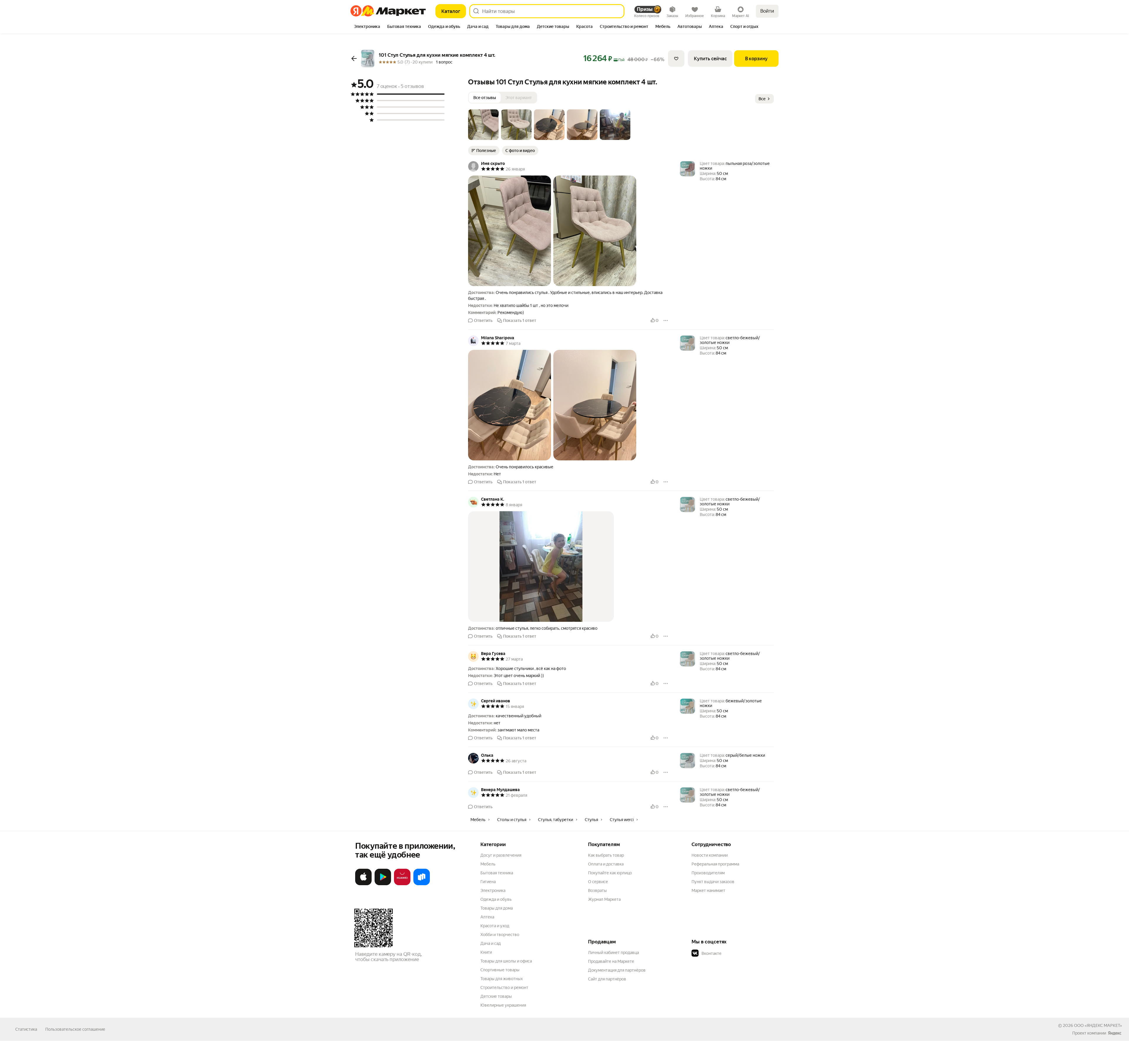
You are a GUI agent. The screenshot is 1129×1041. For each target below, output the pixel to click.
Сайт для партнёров (607, 979)
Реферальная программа (715, 864)
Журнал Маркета (604, 899)
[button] (483, 124)
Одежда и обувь (496, 899)
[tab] (367, 27)
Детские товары (496, 996)
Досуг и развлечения (500, 855)
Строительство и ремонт (504, 987)
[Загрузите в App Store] (363, 884)
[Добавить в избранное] (676, 58)
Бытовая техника (496, 872)
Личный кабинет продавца (613, 952)
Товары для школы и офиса (506, 961)
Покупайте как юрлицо (610, 872)
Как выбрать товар (606, 855)
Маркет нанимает (708, 890)
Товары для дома (496, 908)
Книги (486, 952)
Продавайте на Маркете (611, 961)
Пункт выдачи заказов (713, 881)
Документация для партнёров (617, 970)
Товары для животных (501, 978)
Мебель (487, 864)
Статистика (26, 1029)
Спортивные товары (500, 970)
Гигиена (488, 881)
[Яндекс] (1114, 1033)
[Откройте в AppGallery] (402, 884)
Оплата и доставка (606, 864)
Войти (767, 11)
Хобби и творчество (499, 934)
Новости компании (710, 855)
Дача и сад (490, 943)
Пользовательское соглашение (75, 1029)
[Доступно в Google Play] (383, 884)
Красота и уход (494, 925)
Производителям (708, 872)
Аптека (487, 917)
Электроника (492, 890)
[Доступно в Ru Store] (421, 884)
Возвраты (597, 890)
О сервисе (598, 881)
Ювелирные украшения (503, 1005)
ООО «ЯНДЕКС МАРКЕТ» (1098, 1025)
